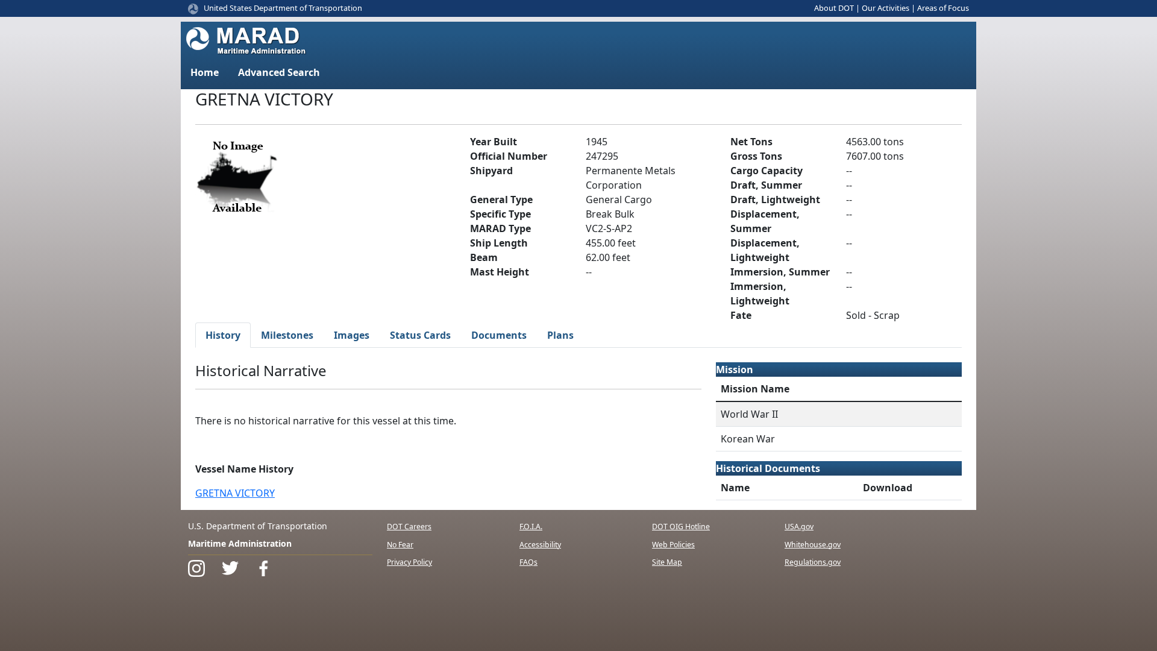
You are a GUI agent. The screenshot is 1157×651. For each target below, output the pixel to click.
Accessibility (540, 544)
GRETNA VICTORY (235, 493)
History (222, 335)
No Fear (400, 544)
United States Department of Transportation (283, 7)
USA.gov (799, 526)
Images (351, 335)
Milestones (287, 335)
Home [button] (204, 72)
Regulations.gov (813, 562)
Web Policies (673, 544)
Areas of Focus (943, 7)
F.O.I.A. (530, 526)
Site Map (667, 562)
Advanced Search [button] (279, 72)
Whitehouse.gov (813, 544)
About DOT (834, 7)
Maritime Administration (240, 543)
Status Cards (420, 335)
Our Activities (885, 7)
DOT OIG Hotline (681, 526)
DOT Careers (409, 526)
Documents (499, 335)
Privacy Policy (409, 562)
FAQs (528, 562)
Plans (560, 335)
